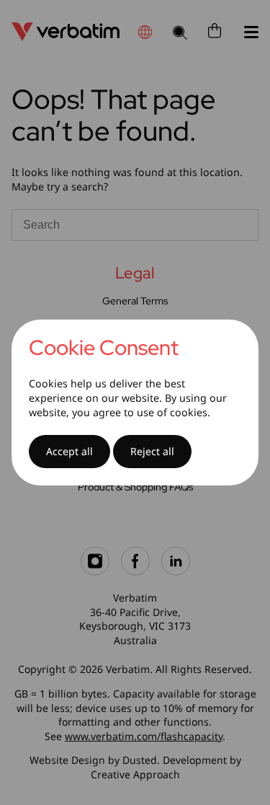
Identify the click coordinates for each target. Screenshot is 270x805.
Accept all (69, 451)
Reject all (152, 451)
